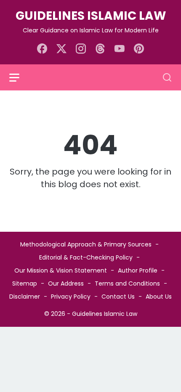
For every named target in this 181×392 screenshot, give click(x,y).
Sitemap (24, 283)
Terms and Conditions (127, 283)
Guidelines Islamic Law (91, 16)
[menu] (19, 77)
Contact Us (118, 296)
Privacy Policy (70, 296)
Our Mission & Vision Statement (60, 270)
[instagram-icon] (81, 49)
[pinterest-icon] (139, 49)
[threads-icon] (100, 49)
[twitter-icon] (61, 49)
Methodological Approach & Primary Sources (86, 244)
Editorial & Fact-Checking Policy (86, 257)
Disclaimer (24, 296)
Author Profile (137, 270)
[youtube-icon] (119, 49)
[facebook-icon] (42, 49)
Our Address (66, 283)
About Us (159, 296)
